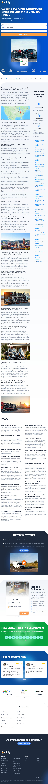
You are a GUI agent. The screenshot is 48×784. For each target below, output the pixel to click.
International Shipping (6, 718)
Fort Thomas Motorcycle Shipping (39, 231)
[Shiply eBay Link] (40, 777)
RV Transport (4, 715)
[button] (29, 599)
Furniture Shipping (4, 770)
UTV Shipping (20, 721)
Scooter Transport (5, 724)
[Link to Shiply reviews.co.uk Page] (39, 691)
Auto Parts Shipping (5, 760)
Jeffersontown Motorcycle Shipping (39, 178)
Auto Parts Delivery (21, 715)
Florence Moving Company (38, 262)
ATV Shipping (4, 721)
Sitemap (38, 760)
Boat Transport (20, 712)
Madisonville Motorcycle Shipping (39, 208)
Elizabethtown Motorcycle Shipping (39, 152)
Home (2, 78)
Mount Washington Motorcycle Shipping (39, 220)
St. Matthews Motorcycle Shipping (39, 223)
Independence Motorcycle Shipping (39, 182)
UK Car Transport (21, 724)
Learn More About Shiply (23, 743)
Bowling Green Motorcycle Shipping (39, 148)
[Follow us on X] (36, 777)
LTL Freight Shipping (17, 768)
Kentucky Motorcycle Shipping (22, 78)
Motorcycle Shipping (10, 78)
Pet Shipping (3, 765)
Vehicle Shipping (21, 718)
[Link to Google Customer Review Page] (9, 692)
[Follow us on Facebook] (37, 777)
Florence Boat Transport (38, 258)
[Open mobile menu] (46, 2)
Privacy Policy (39, 762)
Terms (38, 758)
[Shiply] (6, 2)
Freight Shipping (4, 772)
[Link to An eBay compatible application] (24, 692)
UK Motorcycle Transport (7, 727)
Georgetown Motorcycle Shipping (39, 163)
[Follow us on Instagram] (38, 777)
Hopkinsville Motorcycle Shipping (39, 174)
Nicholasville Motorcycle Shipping (39, 171)
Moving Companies (16, 773)
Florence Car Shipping (39, 251)
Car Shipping (4, 712)
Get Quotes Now (23, 550)
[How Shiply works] (24, 562)
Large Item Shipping (16, 770)
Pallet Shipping (16, 761)
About (26, 758)
